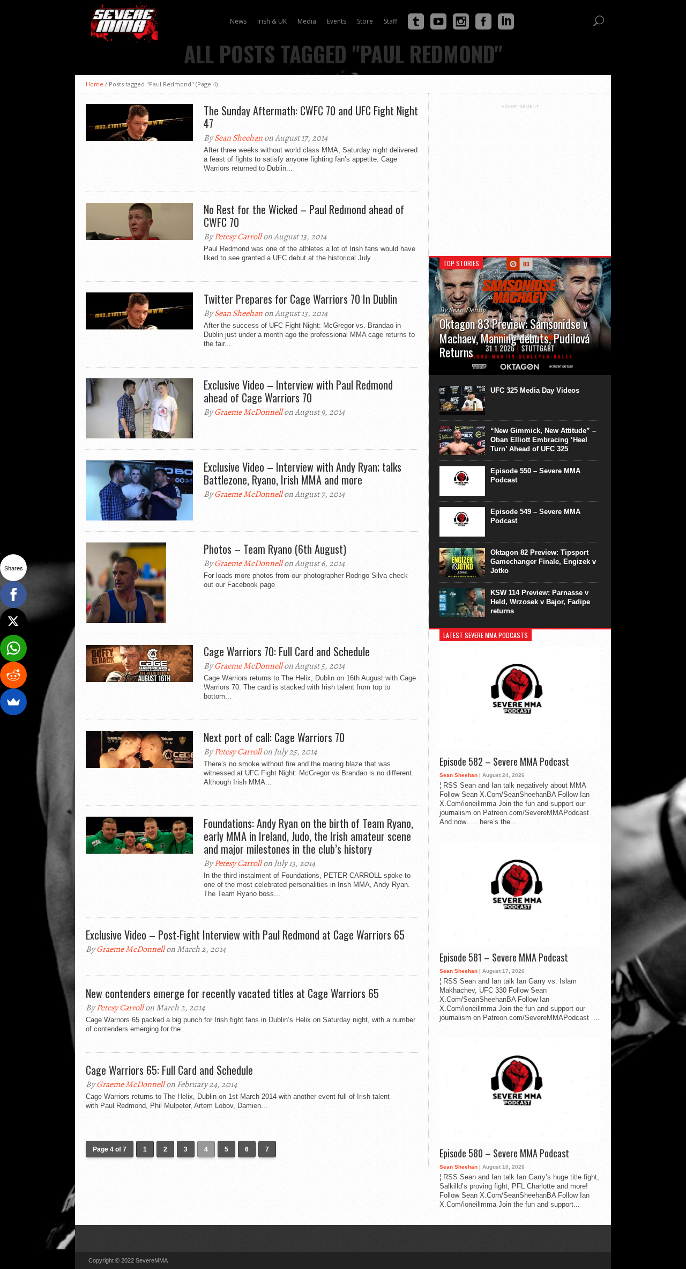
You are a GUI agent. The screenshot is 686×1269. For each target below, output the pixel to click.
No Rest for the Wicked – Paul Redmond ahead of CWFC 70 (304, 216)
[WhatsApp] (13, 648)
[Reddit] (13, 675)
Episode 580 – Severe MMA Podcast (504, 1154)
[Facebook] (13, 594)
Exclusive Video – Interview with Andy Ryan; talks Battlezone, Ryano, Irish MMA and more (302, 473)
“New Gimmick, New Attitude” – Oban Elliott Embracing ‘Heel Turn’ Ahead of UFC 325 (543, 440)
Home (94, 84)
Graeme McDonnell (248, 412)
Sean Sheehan (238, 138)
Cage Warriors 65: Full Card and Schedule (169, 1069)
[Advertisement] (519, 176)
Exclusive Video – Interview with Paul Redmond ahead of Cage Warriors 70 (298, 391)
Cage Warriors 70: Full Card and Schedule (287, 651)
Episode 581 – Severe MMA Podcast (503, 958)
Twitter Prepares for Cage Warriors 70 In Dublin (300, 298)
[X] (13, 621)
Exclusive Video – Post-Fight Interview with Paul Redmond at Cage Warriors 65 (245, 934)
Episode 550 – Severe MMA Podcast (535, 475)
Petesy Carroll (238, 237)
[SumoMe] (13, 701)
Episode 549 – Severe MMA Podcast (535, 516)
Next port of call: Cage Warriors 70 (274, 737)
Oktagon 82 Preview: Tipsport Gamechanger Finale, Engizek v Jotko (543, 561)
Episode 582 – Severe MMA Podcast (504, 762)
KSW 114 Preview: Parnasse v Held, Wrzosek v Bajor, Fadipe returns (540, 602)
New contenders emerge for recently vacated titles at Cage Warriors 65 (232, 993)
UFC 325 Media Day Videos (534, 390)
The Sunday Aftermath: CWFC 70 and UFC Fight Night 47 (311, 117)
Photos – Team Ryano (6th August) (275, 548)
